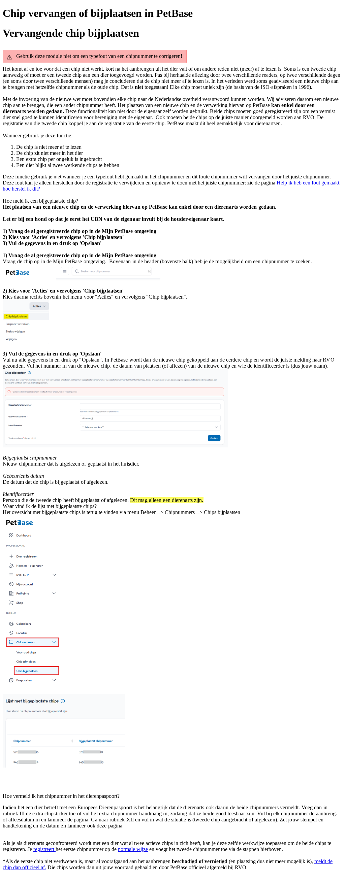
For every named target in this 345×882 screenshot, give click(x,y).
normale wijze (133, 849)
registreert (44, 849)
